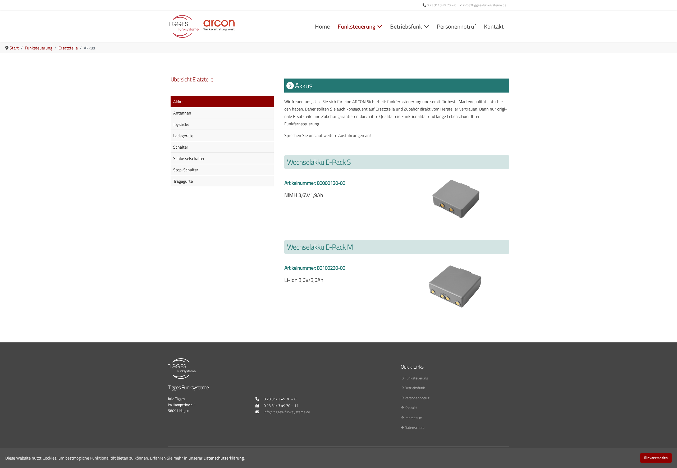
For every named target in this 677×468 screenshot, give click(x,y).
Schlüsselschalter (189, 158)
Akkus (178, 101)
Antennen (182, 113)
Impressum (413, 417)
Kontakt (494, 26)
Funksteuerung (356, 26)
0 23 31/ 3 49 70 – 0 (441, 5)
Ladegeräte (183, 135)
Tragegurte (183, 181)
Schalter (180, 147)
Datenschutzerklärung (224, 458)
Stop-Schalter (185, 170)
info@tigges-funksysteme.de (484, 5)
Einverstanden (656, 458)
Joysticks (181, 124)
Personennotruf (456, 26)
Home (322, 26)
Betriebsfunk (406, 26)
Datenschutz (414, 427)
